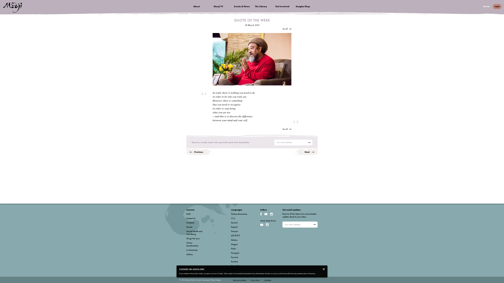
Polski (233, 248)
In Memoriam (192, 250)
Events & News (242, 6)
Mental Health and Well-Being (194, 233)
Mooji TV (218, 6)
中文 (233, 218)
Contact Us (190, 218)
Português (235, 253)
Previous (198, 152)
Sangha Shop (303, 6)
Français (234, 231)
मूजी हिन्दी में (235, 235)
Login (497, 6)
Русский (234, 257)
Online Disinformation (192, 244)
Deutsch (234, 222)
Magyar (234, 244)
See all (285, 29)
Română (234, 261)
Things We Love (193, 238)
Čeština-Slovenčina (239, 214)
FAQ (188, 214)
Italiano (234, 240)
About (196, 6)
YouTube (265, 214)
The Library (261, 6)
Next (307, 152)
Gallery (189, 254)
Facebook (261, 214)
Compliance (267, 280)
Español (234, 227)
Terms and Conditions (239, 280)
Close (324, 269)
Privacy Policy (255, 280)
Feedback (190, 222)
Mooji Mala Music (268, 221)
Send (309, 142)
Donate (486, 6)
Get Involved (282, 6)
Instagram (271, 214)
